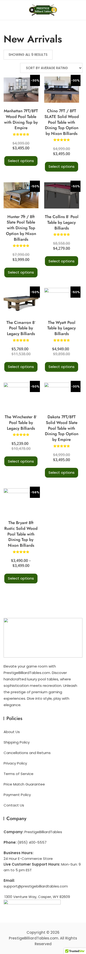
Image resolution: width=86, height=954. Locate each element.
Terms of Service (18, 773)
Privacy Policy (15, 763)
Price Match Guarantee (24, 784)
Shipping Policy (17, 742)
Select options (21, 160)
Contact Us (14, 805)
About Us (12, 731)
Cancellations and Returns (27, 752)
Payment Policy (17, 794)
